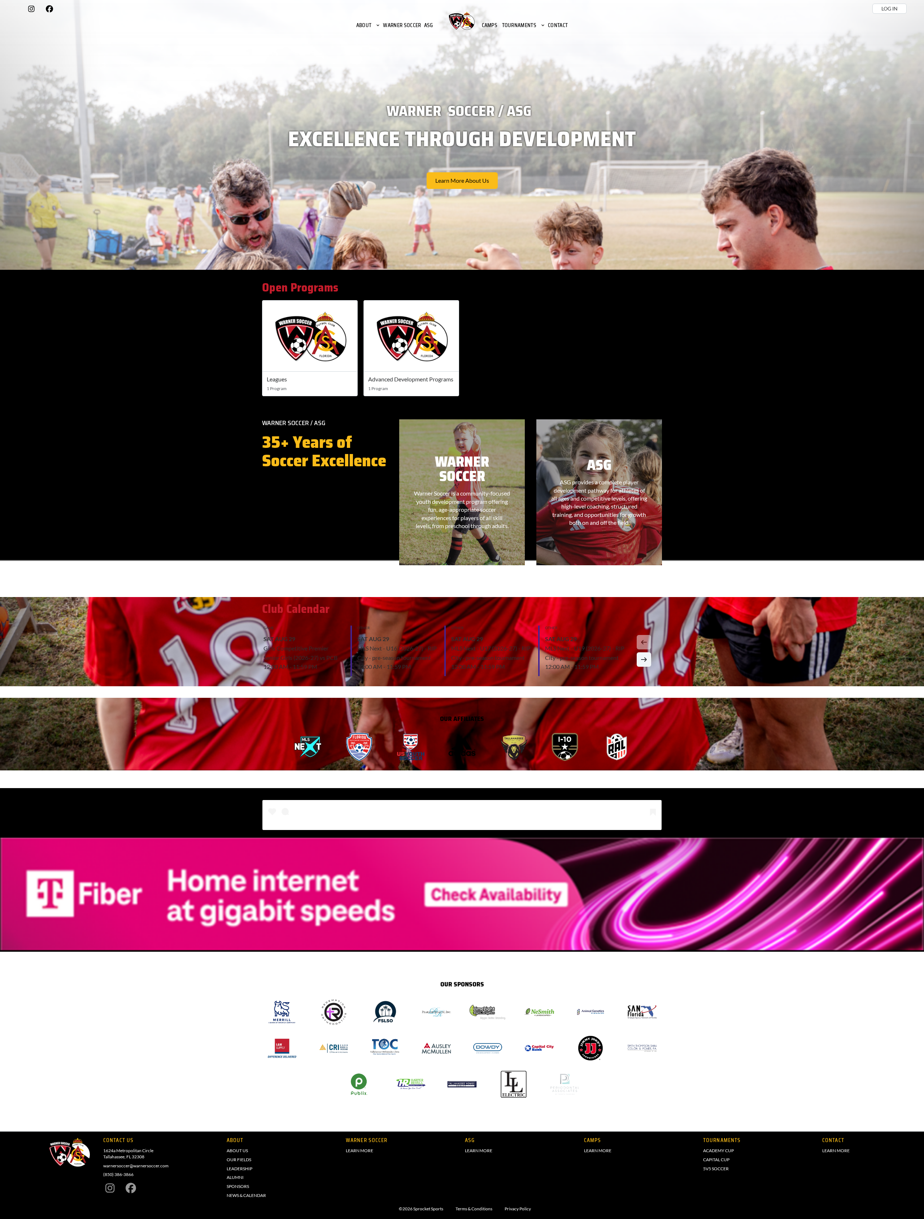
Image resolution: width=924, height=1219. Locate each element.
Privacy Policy (518, 1208)
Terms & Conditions (474, 1208)
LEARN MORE (359, 1150)
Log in (889, 8)
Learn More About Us (462, 180)
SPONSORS (238, 1186)
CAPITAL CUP (716, 1159)
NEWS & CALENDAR (246, 1195)
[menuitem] (368, 25)
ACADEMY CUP (718, 1150)
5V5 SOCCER (716, 1168)
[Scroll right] (644, 659)
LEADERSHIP (239, 1168)
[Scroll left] (644, 642)
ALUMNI (235, 1177)
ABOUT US (237, 1150)
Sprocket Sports (428, 1208)
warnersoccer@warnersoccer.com (136, 1165)
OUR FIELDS (239, 1159)
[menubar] (462, 25)
